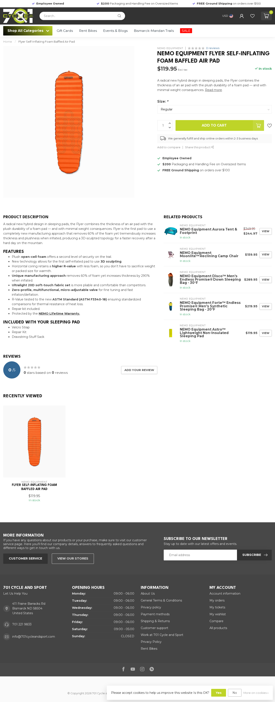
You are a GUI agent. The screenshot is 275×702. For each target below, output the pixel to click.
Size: (162, 101)
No (234, 693)
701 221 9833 (22, 624)
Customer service (25, 558)
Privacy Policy (151, 642)
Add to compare (168, 147)
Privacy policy (151, 607)
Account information (224, 593)
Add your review (139, 370)
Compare (216, 621)
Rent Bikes (88, 31)
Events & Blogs (115, 31)
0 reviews (212, 48)
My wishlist (217, 614)
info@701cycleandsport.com (33, 637)
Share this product (198, 147)
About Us (148, 593)
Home (7, 41)
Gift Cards (65, 31)
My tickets (217, 607)
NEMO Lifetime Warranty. (59, 313)
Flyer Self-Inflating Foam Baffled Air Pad (46, 41)
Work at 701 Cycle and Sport (162, 635)
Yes (219, 693)
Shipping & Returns (155, 621)
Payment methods (155, 614)
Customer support (154, 628)
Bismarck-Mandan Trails (154, 31)
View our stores (72, 558)
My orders (217, 600)
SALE (186, 31)
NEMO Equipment (170, 48)
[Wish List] (252, 16)
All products (218, 628)
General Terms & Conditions (161, 600)
